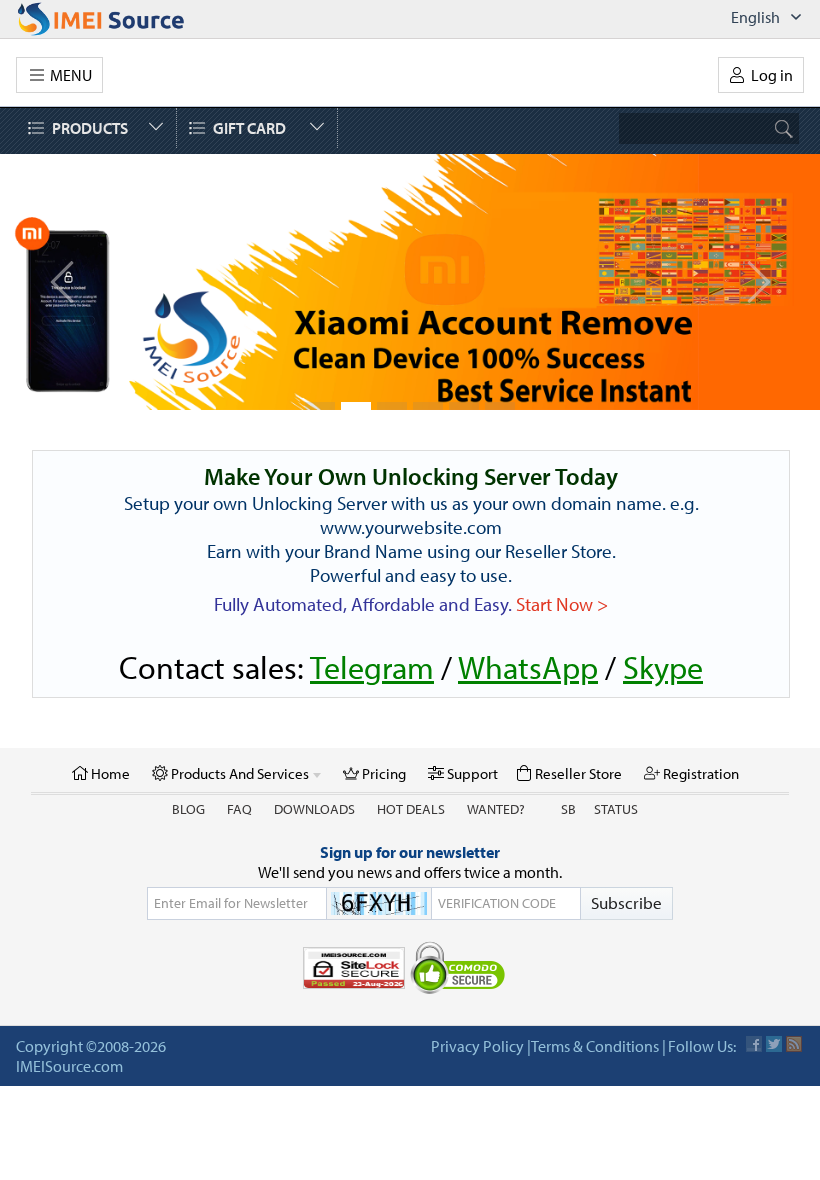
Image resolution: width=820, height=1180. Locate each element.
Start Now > (562, 604)
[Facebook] (754, 1044)
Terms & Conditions (595, 1046)
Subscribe (626, 902)
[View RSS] (794, 1044)
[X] (774, 1044)
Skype (663, 667)
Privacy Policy (477, 1046)
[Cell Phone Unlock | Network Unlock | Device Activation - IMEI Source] (123, 19)
